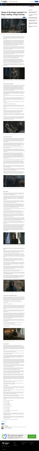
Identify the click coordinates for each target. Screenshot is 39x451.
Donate (37, 1)
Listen (17, 6)
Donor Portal (32, 1)
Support (23, 6)
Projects (13, 6)
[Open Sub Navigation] (2, 6)
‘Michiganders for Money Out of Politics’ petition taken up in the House (33, 20)
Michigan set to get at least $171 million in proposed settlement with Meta (33, 12)
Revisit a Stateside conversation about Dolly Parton (33, 26)
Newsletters (27, 6)
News (1, 6)
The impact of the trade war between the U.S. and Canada (33, 15)
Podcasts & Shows (8, 6)
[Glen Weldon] (2, 427)
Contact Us (15, 442)
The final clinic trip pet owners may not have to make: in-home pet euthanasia (33, 17)
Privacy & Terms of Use (32, 442)
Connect (20, 6)
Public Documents (15, 445)
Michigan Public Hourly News (24, 442)
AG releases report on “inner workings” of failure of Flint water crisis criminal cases (33, 23)
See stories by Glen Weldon (8, 428)
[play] (1, 4)
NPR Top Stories (4, 421)
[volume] (3, 4)
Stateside (4, 6)
